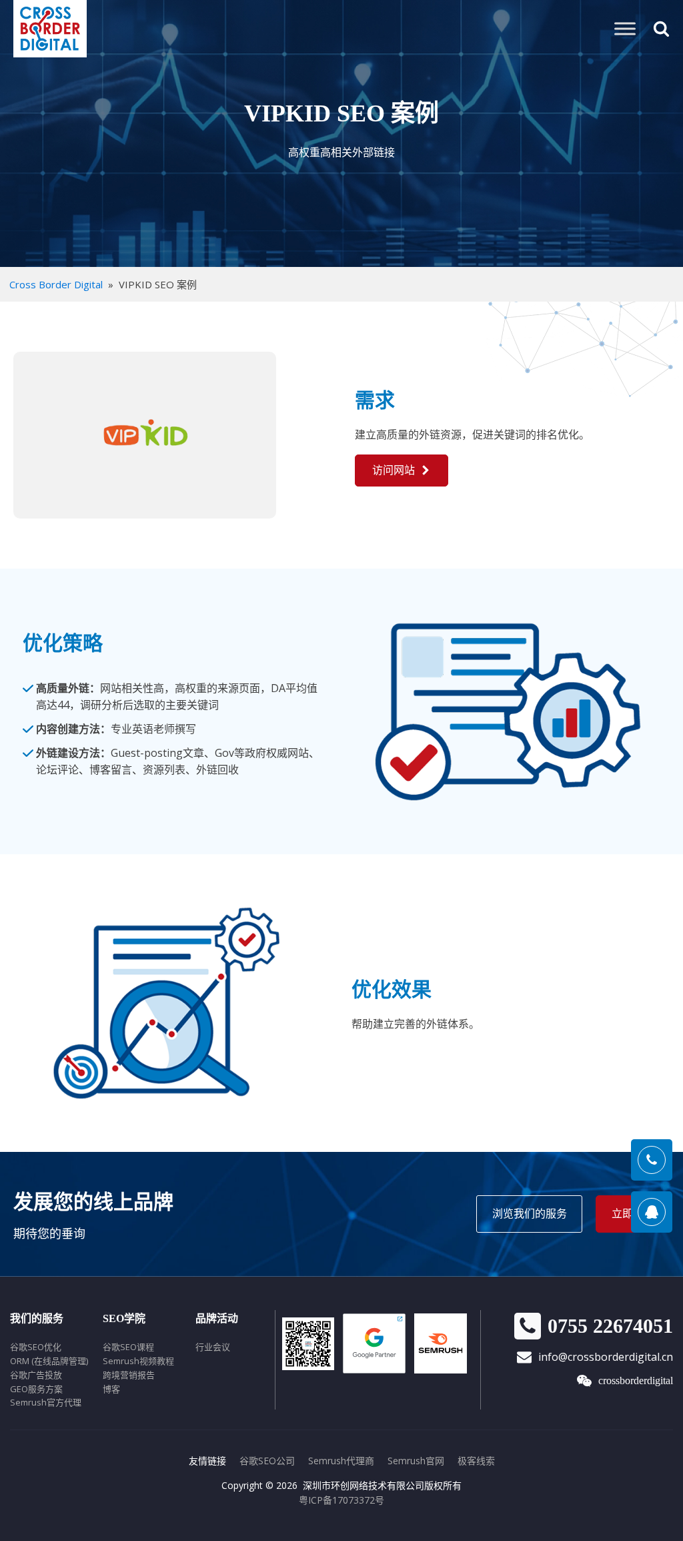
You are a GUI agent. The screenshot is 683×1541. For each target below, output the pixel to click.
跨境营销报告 (129, 1375)
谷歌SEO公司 (267, 1460)
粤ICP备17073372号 (341, 1500)
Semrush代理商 (341, 1460)
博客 (111, 1389)
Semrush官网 (416, 1460)
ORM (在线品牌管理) (49, 1361)
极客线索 (476, 1460)
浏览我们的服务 (529, 1213)
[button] (401, 470)
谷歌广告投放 (36, 1375)
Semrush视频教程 (138, 1361)
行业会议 (212, 1347)
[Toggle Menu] (625, 28)
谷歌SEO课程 (128, 1347)
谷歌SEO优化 (35, 1347)
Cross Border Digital (56, 284)
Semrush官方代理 (45, 1402)
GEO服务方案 (36, 1389)
